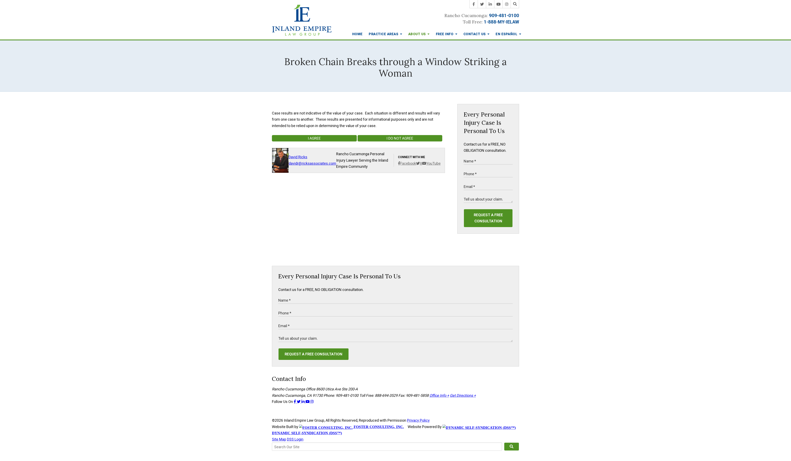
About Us (417, 34)
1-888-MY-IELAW (501, 22)
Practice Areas (384, 34)
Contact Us (475, 34)
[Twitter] (482, 4)
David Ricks (298, 157)
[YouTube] (498, 4)
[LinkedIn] (490, 4)
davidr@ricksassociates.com (312, 163)
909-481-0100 (504, 15)
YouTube (433, 163)
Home (357, 34)
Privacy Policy (418, 420)
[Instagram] (507, 4)
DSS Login (295, 439)
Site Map (279, 439)
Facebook (408, 163)
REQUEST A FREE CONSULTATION (488, 218)
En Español (507, 34)
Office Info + (439, 395)
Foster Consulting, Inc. (378, 427)
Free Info (445, 34)
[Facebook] (474, 4)
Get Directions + (463, 395)
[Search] (515, 4)
